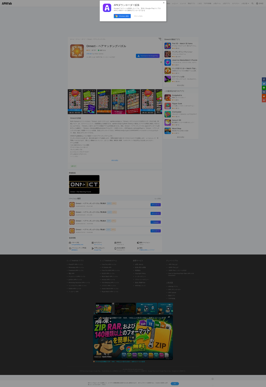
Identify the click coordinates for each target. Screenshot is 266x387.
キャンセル (138, 16)
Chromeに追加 (124, 16)
